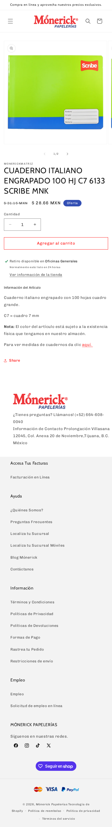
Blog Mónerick (24, 557)
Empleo (17, 694)
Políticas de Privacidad (31, 614)
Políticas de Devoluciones (34, 625)
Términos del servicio (58, 818)
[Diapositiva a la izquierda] (44, 154)
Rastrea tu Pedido (27, 649)
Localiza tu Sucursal (29, 533)
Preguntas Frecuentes (31, 522)
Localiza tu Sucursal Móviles (37, 545)
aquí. (87, 344)
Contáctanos (22, 569)
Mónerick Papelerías (51, 804)
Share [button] (14, 360)
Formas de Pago (25, 637)
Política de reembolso (44, 811)
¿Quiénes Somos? (26, 510)
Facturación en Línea (30, 477)
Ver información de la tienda (36, 275)
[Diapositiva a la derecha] (67, 154)
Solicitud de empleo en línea (36, 706)
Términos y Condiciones (32, 602)
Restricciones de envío (31, 661)
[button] (10, 21)
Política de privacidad (83, 811)
